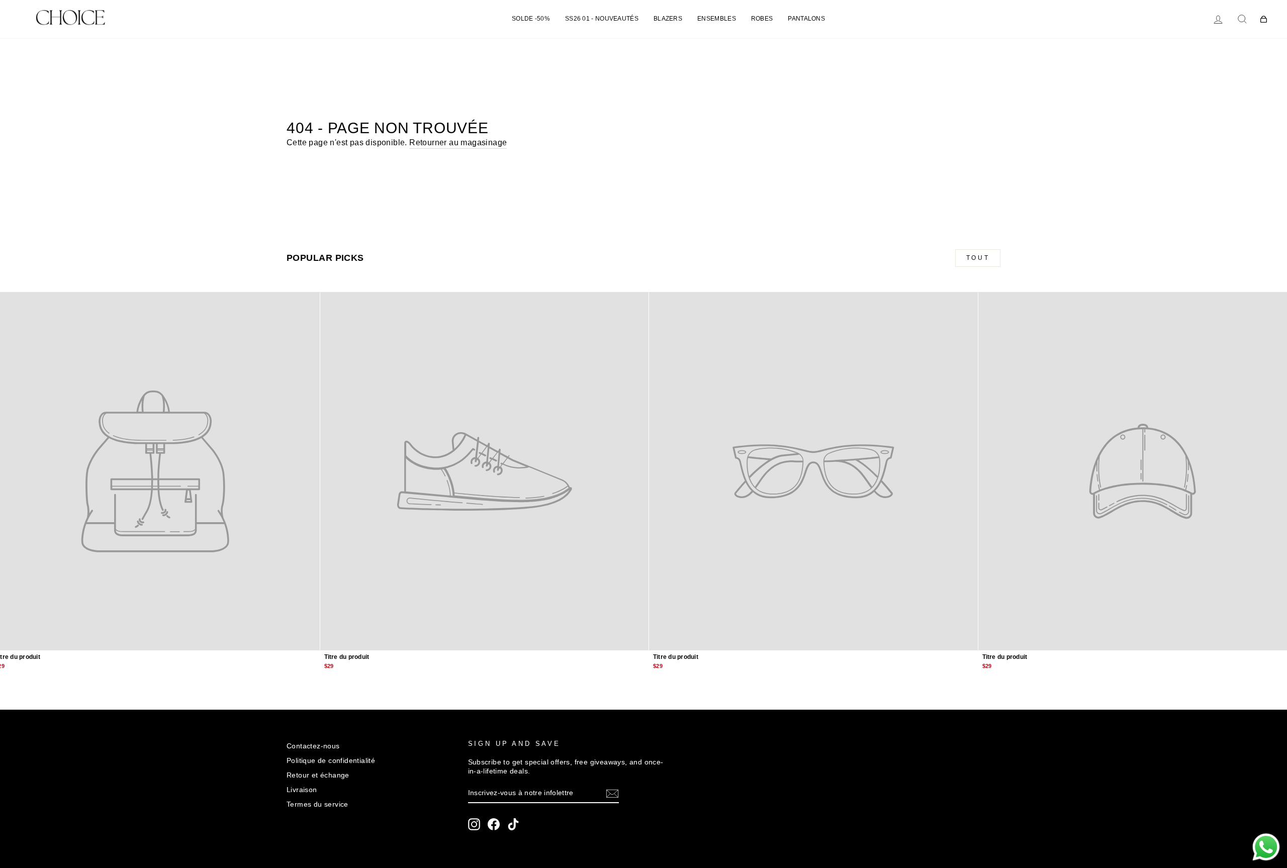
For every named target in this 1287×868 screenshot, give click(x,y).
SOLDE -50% (531, 18)
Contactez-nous (313, 746)
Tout (977, 257)
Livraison (302, 790)
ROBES (762, 18)
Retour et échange (318, 775)
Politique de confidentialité (331, 760)
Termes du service (317, 804)
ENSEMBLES (716, 18)
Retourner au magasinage (458, 142)
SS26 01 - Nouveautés (601, 18)
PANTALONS (806, 18)
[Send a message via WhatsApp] (1266, 847)
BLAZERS (668, 18)
